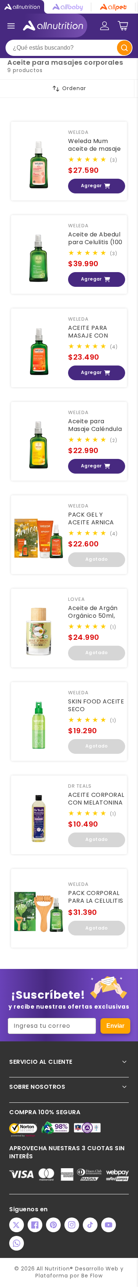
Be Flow (92, 1275)
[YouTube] (108, 1225)
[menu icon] (11, 25)
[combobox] (69, 48)
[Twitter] (16, 1225)
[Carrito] (123, 26)
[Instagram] (71, 1225)
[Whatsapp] (16, 1243)
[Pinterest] (53, 1225)
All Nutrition (53, 1268)
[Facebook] (35, 1225)
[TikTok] (90, 1225)
